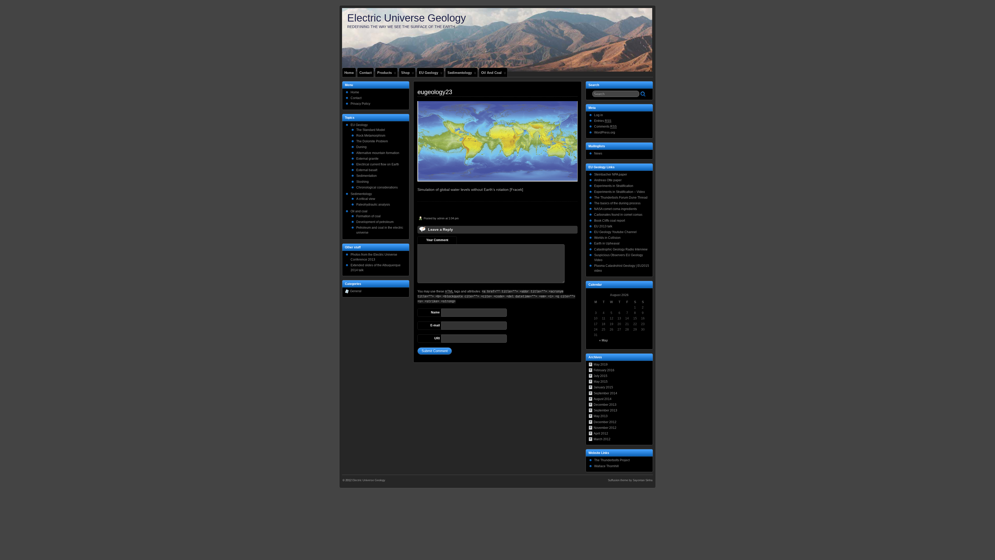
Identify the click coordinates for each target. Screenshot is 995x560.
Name (435, 312)
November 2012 (605, 428)
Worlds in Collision (607, 238)
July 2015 (600, 376)
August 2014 (603, 399)
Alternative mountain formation (377, 153)
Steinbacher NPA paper (610, 174)
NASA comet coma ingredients (615, 209)
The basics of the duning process (617, 203)
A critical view (365, 199)
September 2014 (605, 393)
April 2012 (601, 433)
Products (384, 73)
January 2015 (603, 387)
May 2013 (601, 416)
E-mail (435, 325)
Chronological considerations (377, 187)
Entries (602, 121)
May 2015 (601, 381)
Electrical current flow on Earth (377, 164)
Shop (405, 73)
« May (603, 340)
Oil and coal (491, 73)
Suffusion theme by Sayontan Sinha (630, 480)
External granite (367, 158)
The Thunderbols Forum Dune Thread (621, 197)
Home (349, 73)
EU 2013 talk (603, 226)
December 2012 (605, 422)
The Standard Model (370, 130)
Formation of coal (368, 216)
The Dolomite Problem (372, 141)
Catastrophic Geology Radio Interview (621, 249)
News (598, 153)
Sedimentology (459, 73)
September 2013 (605, 410)
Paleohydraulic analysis (373, 204)
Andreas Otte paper (608, 180)
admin (441, 218)
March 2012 (602, 439)
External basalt (366, 170)
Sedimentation (366, 176)
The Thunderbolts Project (612, 460)
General (355, 291)
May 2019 (601, 364)
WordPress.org (604, 132)
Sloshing (362, 182)
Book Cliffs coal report (609, 220)
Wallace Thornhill (606, 466)
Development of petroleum (375, 222)
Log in (598, 115)
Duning (361, 147)
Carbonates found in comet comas (618, 214)
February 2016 (604, 370)
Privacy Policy (360, 104)
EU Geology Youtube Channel (615, 232)
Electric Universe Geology (406, 18)
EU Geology (428, 73)
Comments (605, 126)
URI (437, 338)
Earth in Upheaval (607, 243)
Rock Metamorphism (370, 135)
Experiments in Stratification (613, 186)
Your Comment (437, 240)
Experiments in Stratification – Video (619, 192)
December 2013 (605, 405)
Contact (365, 73)
